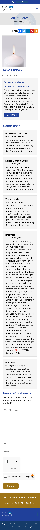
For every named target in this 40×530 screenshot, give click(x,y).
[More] (36, 31)
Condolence (11, 75)
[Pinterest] (32, 31)
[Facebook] (20, 31)
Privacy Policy (30, 527)
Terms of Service (18, 527)
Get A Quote (22, 2)
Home (13, 21)
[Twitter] (24, 31)
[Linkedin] (28, 31)
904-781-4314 (23, 503)
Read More (10, 115)
